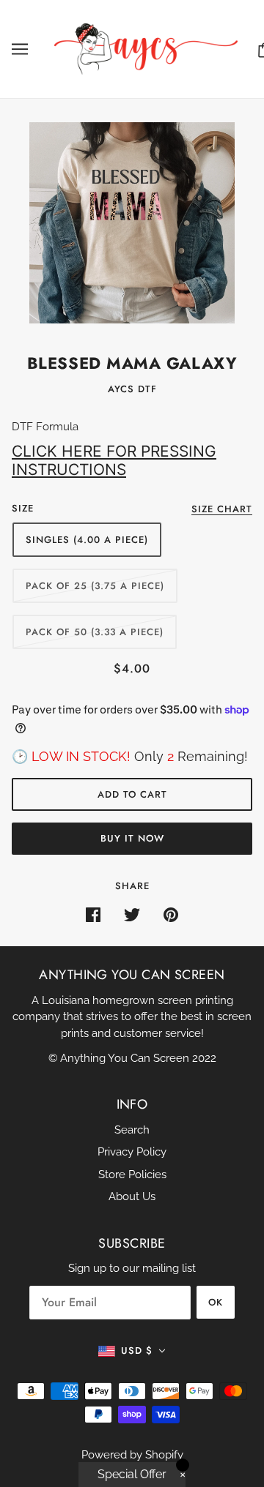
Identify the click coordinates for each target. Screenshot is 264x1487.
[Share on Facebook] (93, 914)
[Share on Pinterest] (171, 914)
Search (132, 1129)
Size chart (221, 510)
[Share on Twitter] (132, 914)
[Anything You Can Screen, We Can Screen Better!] (146, 48)
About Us (132, 1196)
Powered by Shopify (132, 1454)
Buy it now (132, 838)
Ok (215, 1302)
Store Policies (132, 1174)
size (23, 508)
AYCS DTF (132, 389)
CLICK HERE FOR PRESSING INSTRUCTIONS (114, 460)
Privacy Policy (132, 1151)
